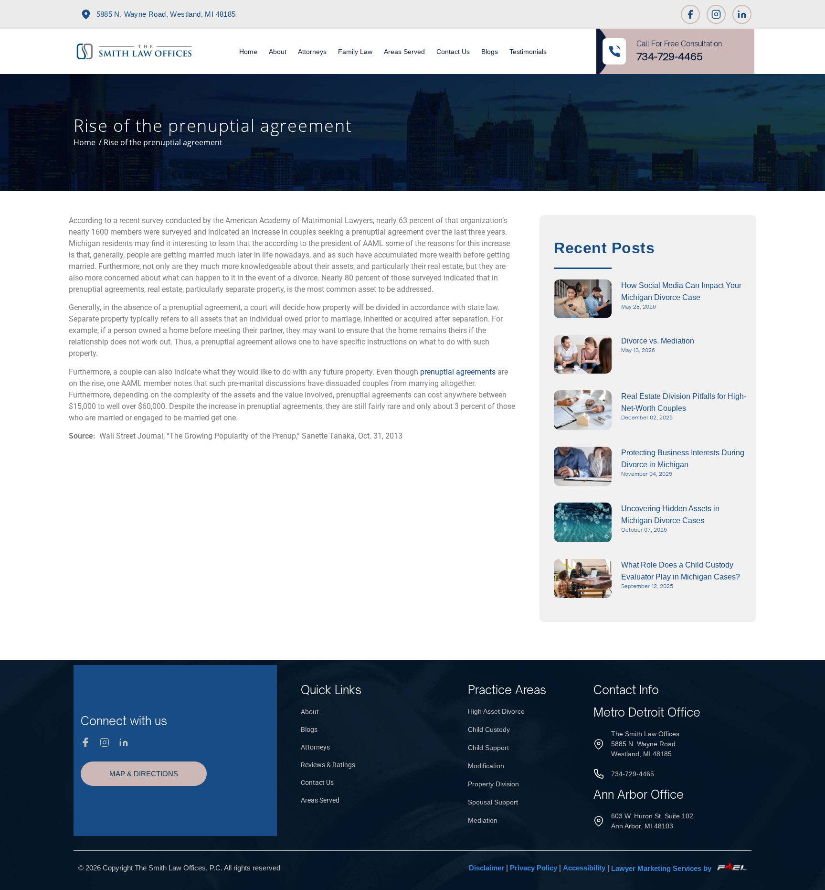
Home (248, 51)
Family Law (355, 51)
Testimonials (528, 51)
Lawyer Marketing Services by (662, 868)
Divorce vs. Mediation (657, 341)
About (277, 51)
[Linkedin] (741, 14)
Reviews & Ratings (328, 765)
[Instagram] (716, 14)
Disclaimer (486, 868)
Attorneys (312, 51)
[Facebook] (690, 14)
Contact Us (453, 51)
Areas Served (404, 51)
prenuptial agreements (458, 371)
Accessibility (584, 868)
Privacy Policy (533, 868)
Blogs (489, 51)
